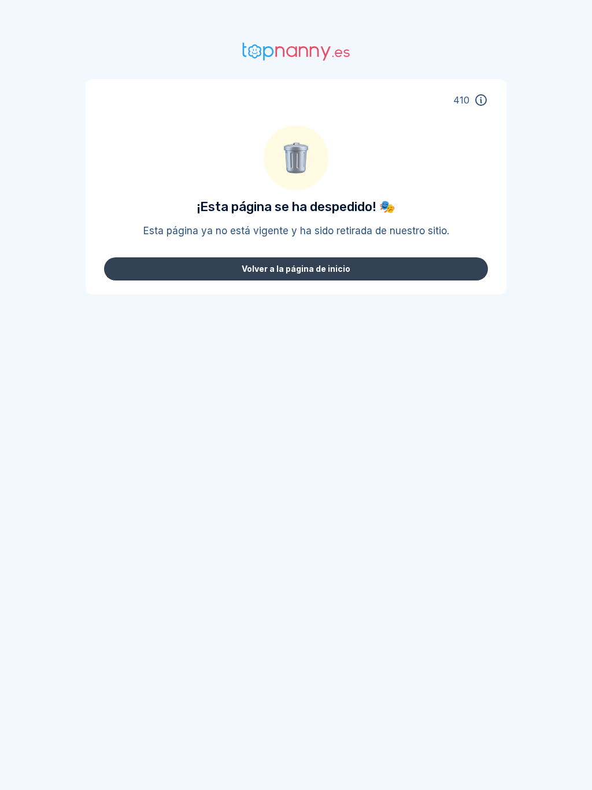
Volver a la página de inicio (296, 269)
